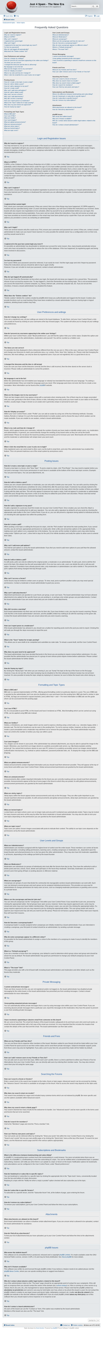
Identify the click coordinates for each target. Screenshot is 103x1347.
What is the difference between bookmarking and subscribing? (72, 94)
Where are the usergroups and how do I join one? (68, 41)
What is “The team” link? (60, 49)
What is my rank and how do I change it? (17, 73)
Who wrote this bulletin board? (62, 116)
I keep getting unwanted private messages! (66, 58)
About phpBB (66, 1257)
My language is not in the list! (13, 67)
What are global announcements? (15, 122)
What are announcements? (13, 124)
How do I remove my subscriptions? (64, 100)
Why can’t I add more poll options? (15, 90)
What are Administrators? (60, 35)
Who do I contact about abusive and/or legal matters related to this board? (73, 121)
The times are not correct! (12, 62)
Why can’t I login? (10, 43)
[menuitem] (16, 16)
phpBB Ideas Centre (11, 1271)
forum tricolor (40, 1328)
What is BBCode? (10, 114)
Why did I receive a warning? (13, 98)
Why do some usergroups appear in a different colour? (70, 45)
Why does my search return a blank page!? (66, 83)
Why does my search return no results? (65, 81)
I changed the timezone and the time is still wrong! (20, 64)
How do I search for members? (62, 85)
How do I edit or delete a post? (14, 84)
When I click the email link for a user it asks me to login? (22, 75)
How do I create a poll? (11, 88)
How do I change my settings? (14, 58)
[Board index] (16, 7)
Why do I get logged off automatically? (16, 49)
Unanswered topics (9, 22)
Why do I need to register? (12, 35)
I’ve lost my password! (11, 47)
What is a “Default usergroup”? (62, 47)
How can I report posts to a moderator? (17, 100)
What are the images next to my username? (18, 69)
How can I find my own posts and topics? (65, 87)
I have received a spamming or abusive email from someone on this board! (74, 61)
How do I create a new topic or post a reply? (18, 82)
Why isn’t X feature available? (61, 118)
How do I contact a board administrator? (65, 125)
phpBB (42, 385)
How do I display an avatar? (13, 71)
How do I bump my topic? (12, 107)
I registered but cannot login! (13, 41)
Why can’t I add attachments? (13, 96)
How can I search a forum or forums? (64, 79)
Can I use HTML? (10, 116)
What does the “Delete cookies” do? (15, 51)
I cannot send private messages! (63, 56)
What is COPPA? (9, 37)
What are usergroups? (59, 39)
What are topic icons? (11, 130)
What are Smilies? (10, 118)
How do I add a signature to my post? (16, 86)
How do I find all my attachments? (63, 109)
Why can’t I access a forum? (13, 94)
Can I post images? (10, 120)
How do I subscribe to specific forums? (65, 98)
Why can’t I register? (11, 39)
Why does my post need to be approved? (17, 104)
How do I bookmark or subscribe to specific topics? (69, 96)
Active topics (21, 22)
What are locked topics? (12, 128)
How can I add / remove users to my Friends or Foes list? (71, 71)
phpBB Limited (64, 1255)
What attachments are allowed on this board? (67, 107)
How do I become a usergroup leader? (64, 43)
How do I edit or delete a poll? (13, 92)
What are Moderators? (59, 37)
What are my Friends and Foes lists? (64, 69)
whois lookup (62, 1285)
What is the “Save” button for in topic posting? (19, 102)
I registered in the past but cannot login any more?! (20, 45)
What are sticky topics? (11, 126)
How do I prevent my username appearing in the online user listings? (26, 60)
